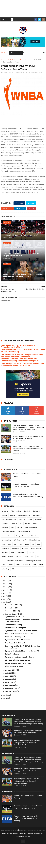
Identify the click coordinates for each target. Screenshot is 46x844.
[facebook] (35, 19)
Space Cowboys (7, 556)
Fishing (27, 523)
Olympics (5, 548)
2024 (5, 587)
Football (5, 528)
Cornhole (22, 519)
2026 (5, 581)
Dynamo (38, 519)
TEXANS (18, 556)
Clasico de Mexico (24, 515)
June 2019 (9, 676)
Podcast (25, 548)
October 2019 (11, 611)
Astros (19, 511)
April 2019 (9, 682)
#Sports (5, 511)
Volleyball (26, 565)
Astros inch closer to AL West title (19, 634)
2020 (5, 599)
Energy (14, 523)
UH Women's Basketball (15, 561)
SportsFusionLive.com (23, 837)
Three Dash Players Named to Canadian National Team (22, 621)
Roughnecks (22, 552)
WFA (34, 565)
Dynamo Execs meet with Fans (18, 663)
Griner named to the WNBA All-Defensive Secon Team (22, 647)
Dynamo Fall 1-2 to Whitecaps (17, 640)
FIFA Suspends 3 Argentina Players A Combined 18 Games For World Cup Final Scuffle (22, 355)
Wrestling (5, 569)
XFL (13, 569)
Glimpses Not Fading (13, 625)
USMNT (10, 565)
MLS (15, 544)
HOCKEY (19, 528)
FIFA (21, 523)
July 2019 (9, 673)
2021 (5, 596)
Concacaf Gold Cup (9, 519)
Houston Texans (7, 536)
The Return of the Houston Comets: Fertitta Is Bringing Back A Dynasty (21, 254)
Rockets (5, 552)
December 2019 (12, 605)
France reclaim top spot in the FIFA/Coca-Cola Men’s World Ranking (28, 495)
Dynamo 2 (5, 523)
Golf (12, 528)
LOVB (24, 540)
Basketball (11, 60)
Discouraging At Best (14, 666)
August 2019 (10, 670)
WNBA (20, 60)
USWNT (18, 565)
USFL (3, 565)
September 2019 (12, 614)
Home (3, 53)
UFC (32, 556)
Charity (12, 515)
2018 (5, 695)
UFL (38, 556)
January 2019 (11, 691)
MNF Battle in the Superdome (17, 660)
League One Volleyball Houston (27, 536)
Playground (15, 548)
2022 (5, 593)
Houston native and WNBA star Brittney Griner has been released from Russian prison (23, 275)
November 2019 (12, 608)
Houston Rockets (24, 532)
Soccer (31, 552)
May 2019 (9, 679)
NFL (33, 544)
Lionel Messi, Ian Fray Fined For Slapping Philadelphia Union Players (18, 346)
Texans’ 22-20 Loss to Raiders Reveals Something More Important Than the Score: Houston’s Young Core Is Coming (29, 427)
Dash (30, 519)
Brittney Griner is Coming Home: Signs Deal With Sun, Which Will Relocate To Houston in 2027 (22, 234)
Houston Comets (31, 528)
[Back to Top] (23, 841)
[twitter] (39, 19)
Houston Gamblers (8, 532)
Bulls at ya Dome (12, 654)
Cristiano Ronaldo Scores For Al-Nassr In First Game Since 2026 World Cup (23, 351)
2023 (5, 590)
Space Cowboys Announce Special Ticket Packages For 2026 (27, 485)
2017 (5, 698)
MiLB (3, 544)
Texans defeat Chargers (15, 628)
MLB (9, 544)
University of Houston (33, 561)
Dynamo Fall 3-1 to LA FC (15, 617)
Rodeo (13, 552)
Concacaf (36, 515)
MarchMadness (34, 540)
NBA (20, 544)
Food (35, 523)
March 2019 (10, 685)
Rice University (36, 548)
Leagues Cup (6, 540)
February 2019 (11, 688)
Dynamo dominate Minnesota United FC (22, 651)
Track (26, 556)
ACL (12, 511)
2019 (5, 602)
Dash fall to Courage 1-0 (15, 637)
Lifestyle (17, 540)
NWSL (38, 544)
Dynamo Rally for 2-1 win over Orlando (21, 631)
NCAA (27, 544)
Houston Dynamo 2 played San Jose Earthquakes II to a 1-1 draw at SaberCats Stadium (28, 448)
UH (3, 561)
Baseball (27, 511)
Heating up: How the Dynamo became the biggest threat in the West (28, 437)
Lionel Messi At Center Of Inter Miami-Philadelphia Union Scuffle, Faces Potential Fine (22, 364)
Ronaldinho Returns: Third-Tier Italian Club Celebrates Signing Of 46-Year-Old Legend (19, 360)
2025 (5, 584)
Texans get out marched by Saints (19, 657)
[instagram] (43, 19)
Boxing (4, 515)
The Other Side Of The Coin (16, 643)
